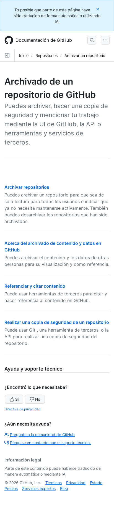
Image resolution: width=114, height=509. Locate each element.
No (37, 399)
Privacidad (76, 482)
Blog (64, 488)
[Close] (98, 9)
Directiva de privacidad (22, 409)
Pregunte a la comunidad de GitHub (42, 434)
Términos (53, 482)
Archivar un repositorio (84, 55)
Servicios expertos (39, 488)
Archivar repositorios (26, 187)
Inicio (23, 55)
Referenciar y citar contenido (34, 286)
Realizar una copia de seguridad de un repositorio (56, 322)
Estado (96, 482)
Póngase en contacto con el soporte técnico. (50, 442)
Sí (17, 399)
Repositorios (46, 55)
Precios (11, 488)
